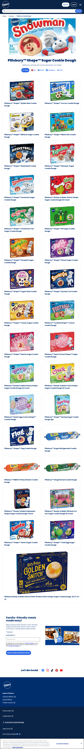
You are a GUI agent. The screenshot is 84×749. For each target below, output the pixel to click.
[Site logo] (7, 685)
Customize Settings (62, 743)
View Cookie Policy (17, 747)
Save (26, 70)
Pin (34, 70)
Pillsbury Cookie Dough (24, 16)
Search (78, 11)
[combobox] (39, 11)
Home (4, 16)
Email (42, 70)
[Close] (81, 743)
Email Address (11, 635)
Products (11, 16)
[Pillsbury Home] (5, 4)
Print (61, 70)
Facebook (51, 70)
